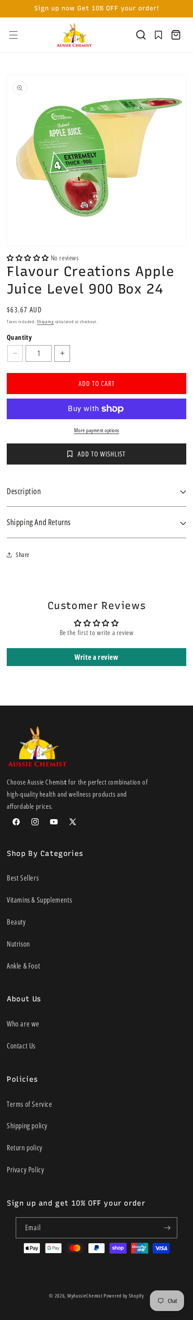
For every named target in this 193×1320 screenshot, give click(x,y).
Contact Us (21, 1046)
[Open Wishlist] (158, 35)
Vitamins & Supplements (39, 900)
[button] (13, 35)
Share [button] (23, 554)
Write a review (96, 657)
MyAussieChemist (85, 1295)
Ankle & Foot (23, 966)
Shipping (45, 321)
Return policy (25, 1148)
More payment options (96, 430)
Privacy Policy (25, 1170)
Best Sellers (23, 878)
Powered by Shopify (124, 1295)
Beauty (16, 922)
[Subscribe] (167, 1227)
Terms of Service (30, 1104)
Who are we (23, 1024)
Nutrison (18, 944)
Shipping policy (27, 1126)
